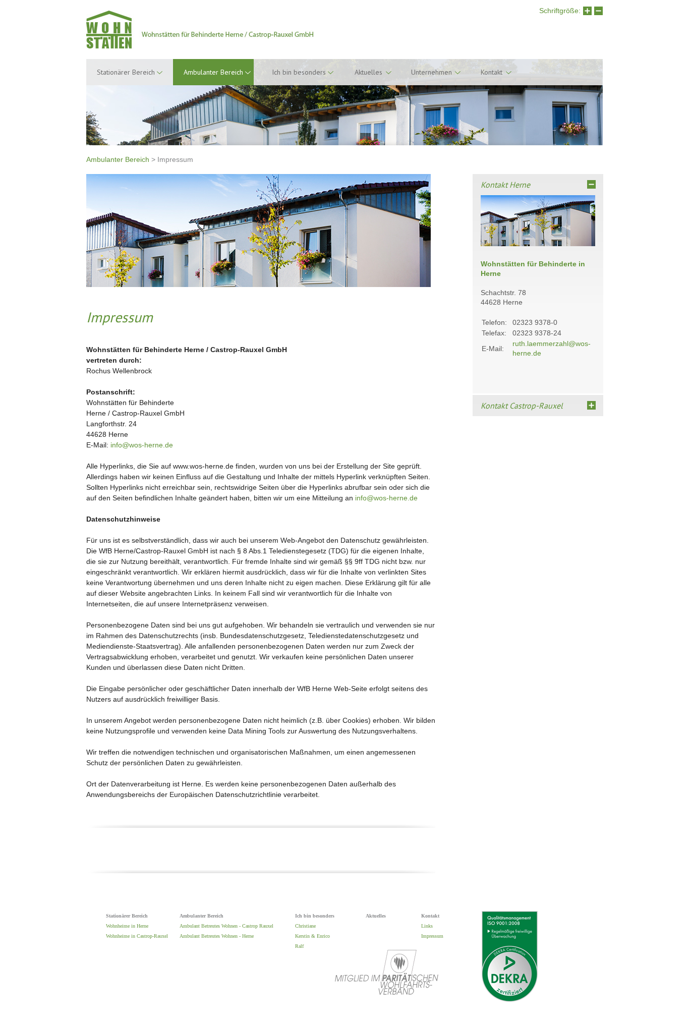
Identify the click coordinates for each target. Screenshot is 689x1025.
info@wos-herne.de (141, 445)
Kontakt (491, 72)
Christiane (305, 926)
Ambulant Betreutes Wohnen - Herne (217, 936)
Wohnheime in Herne (127, 926)
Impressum (432, 936)
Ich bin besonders (299, 72)
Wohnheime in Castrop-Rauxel (137, 936)
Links (427, 926)
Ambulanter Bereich (117, 159)
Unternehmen (431, 72)
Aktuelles (368, 72)
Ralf (299, 946)
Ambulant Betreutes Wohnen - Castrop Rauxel (226, 926)
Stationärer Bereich (126, 72)
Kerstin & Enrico (312, 936)
